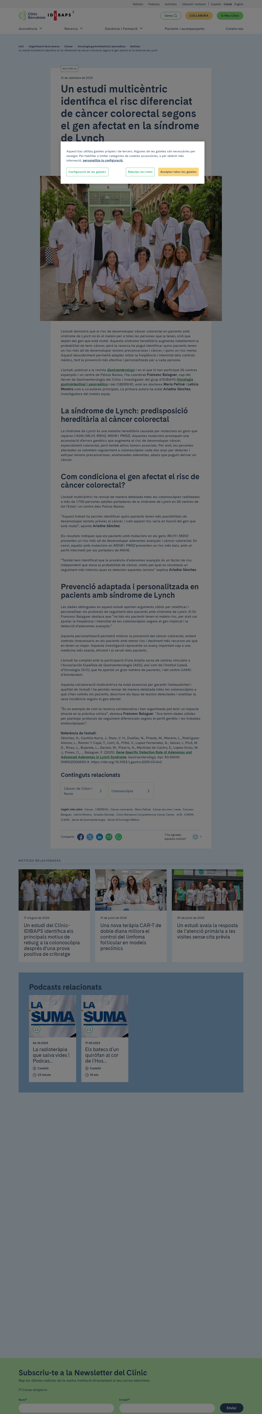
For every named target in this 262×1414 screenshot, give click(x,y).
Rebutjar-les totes (140, 171)
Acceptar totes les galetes (178, 171)
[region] (132, 162)
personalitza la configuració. (103, 160)
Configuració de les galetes (87, 171)
